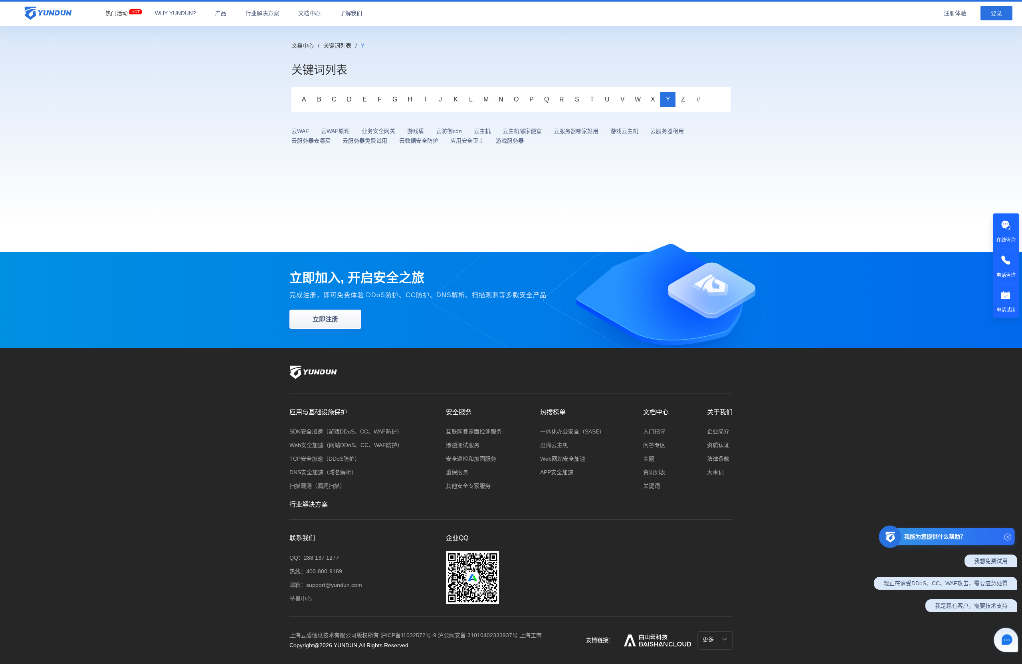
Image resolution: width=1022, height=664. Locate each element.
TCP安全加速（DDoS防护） (324, 458)
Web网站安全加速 (562, 458)
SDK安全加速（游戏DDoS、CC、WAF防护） (345, 431)
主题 (648, 458)
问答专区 (654, 445)
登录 (996, 13)
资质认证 (718, 445)
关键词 (651, 486)
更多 (709, 639)
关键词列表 (337, 45)
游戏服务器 (510, 140)
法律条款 (718, 458)
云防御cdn (449, 131)
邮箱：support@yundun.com (325, 585)
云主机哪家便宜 (522, 131)
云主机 (482, 131)
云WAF (300, 131)
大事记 (715, 472)
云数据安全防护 (418, 140)
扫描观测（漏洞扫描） (317, 486)
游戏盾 (415, 131)
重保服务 (457, 472)
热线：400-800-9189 (315, 571)
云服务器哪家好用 (576, 131)
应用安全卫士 (467, 140)
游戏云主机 (624, 131)
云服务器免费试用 (365, 140)
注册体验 (955, 13)
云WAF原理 (335, 131)
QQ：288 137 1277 (314, 558)
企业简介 (718, 431)
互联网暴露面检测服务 (474, 431)
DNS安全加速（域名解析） (323, 472)
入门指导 (654, 431)
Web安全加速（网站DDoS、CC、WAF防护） (346, 445)
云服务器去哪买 (311, 140)
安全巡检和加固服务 (471, 458)
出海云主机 (554, 445)
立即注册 (325, 319)
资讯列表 (654, 472)
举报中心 (300, 598)
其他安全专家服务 (468, 486)
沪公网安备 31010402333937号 (478, 635)
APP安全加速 (556, 472)
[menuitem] (116, 11)
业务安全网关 (378, 131)
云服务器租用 (667, 131)
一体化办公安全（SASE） (572, 431)
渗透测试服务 (462, 445)
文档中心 (302, 45)
